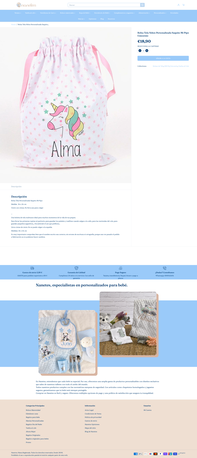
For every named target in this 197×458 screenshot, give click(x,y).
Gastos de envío (91, 421)
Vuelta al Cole (183, 66)
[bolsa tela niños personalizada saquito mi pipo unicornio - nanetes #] (65, 105)
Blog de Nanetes (91, 431)
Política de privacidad (93, 417)
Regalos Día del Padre (34, 424)
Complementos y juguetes (124, 13)
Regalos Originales (33, 435)
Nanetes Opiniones (92, 424)
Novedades (174, 13)
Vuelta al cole (30, 13)
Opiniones (92, 19)
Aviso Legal (89, 410)
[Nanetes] (26, 5)
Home (13, 24)
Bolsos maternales (67, 13)
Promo (28, 442)
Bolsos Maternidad (33, 410)
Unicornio (174, 66)
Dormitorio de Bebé (101, 13)
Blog (102, 19)
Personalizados (159, 13)
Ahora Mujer (31, 431)
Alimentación (144, 13)
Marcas (81, 19)
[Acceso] (178, 5)
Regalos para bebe (33, 417)
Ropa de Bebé (84, 13)
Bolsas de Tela (158, 66)
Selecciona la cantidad (148, 46)
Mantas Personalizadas (35, 421)
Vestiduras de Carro (47, 13)
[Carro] (183, 5)
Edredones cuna (32, 414)
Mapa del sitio (90, 428)
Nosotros (111, 19)
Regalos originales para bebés (37, 439)
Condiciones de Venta (93, 414)
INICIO (166, 66)
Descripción (16, 186)
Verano (17, 13)
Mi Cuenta (147, 410)
